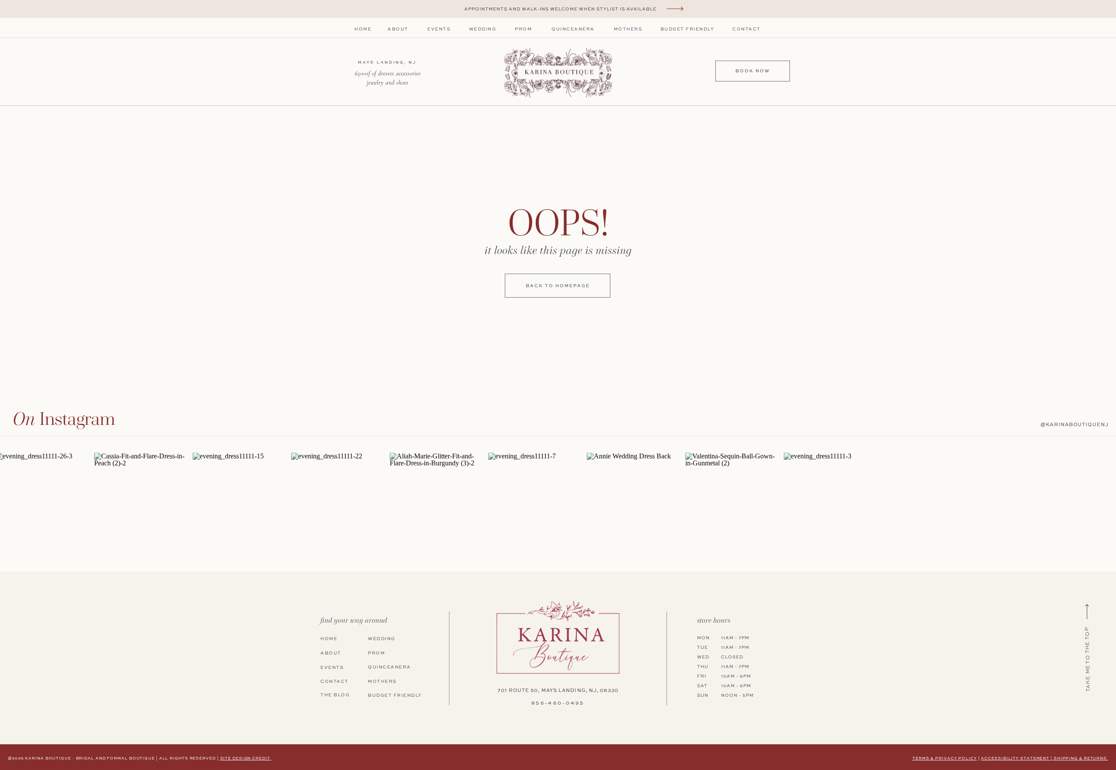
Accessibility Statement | (1017, 758)
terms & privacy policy (944, 758)
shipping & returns (1081, 758)
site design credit (246, 758)
